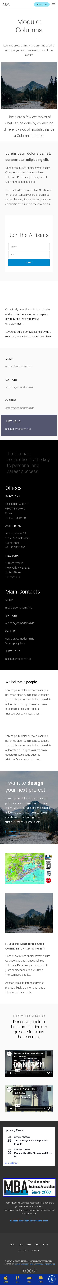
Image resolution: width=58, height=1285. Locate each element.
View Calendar (11, 1162)
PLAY (45, 1245)
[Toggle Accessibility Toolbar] (52, 1279)
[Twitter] (34, 1271)
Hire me (12, 831)
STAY (29, 1245)
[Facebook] (23, 1271)
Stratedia (39, 1264)
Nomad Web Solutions (23, 1264)
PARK (37, 1245)
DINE (21, 1245)
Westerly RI (50, 1264)
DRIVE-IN (36, 1251)
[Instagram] (29, 1271)
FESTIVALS (23, 1251)
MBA (6, 4)
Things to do (42, 4)
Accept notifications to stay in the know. (29, 1221)
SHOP (12, 1245)
